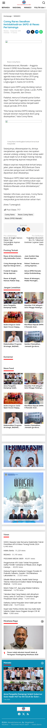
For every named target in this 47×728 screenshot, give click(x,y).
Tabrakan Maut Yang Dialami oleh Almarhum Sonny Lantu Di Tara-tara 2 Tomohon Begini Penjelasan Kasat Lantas (21, 596)
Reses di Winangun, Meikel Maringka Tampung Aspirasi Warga (32, 279)
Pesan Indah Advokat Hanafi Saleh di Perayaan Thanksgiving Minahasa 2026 (22, 653)
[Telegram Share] (37, 32)
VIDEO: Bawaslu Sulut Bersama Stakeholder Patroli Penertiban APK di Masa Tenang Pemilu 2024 (23, 543)
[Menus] (4, 3)
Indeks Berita (9, 550)
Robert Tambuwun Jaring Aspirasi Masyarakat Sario (31, 264)
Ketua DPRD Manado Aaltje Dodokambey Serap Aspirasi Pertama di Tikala (32, 272)
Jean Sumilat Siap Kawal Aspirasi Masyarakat (31, 257)
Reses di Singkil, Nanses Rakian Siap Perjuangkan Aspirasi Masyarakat (12, 279)
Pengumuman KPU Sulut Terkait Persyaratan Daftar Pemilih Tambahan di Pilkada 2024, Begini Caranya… (23, 564)
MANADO (6, 33)
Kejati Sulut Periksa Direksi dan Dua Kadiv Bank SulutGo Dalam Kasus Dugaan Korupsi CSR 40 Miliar (22, 611)
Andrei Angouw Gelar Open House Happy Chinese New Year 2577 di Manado (13, 326)
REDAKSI (7, 554)
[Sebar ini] (28, 32)
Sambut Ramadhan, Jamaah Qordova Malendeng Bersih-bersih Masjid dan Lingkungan (32, 345)
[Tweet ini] (32, 32)
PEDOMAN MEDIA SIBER (13, 558)
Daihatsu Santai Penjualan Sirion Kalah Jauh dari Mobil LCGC (22, 604)
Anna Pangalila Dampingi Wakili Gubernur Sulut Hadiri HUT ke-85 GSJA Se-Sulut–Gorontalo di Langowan (12, 306)
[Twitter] (23, 229)
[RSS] (28, 229)
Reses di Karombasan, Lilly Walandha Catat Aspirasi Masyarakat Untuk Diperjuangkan (13, 257)
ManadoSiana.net (14, 722)
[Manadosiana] (24, 2)
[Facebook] (19, 229)
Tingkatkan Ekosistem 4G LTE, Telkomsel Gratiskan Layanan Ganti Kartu (33, 240)
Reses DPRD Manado (13, 218)
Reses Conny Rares (25, 214)
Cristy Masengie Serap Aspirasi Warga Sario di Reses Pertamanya (13, 264)
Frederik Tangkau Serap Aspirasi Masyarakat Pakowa (12, 272)
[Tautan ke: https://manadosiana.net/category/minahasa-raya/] (42, 621)
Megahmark (29, 722)
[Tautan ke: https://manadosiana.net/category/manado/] (42, 663)
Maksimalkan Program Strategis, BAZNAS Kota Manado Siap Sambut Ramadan (13, 345)
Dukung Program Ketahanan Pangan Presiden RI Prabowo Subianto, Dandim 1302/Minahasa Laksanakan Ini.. (23, 573)
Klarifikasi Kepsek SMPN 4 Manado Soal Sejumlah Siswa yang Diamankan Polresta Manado (33, 326)
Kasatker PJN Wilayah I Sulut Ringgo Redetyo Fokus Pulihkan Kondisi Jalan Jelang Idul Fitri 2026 (33, 306)
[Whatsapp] (41, 32)
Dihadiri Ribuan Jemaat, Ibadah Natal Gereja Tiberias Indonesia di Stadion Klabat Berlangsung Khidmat (23, 581)
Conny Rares (10, 214)
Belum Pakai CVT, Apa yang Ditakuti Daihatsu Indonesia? (21, 589)
